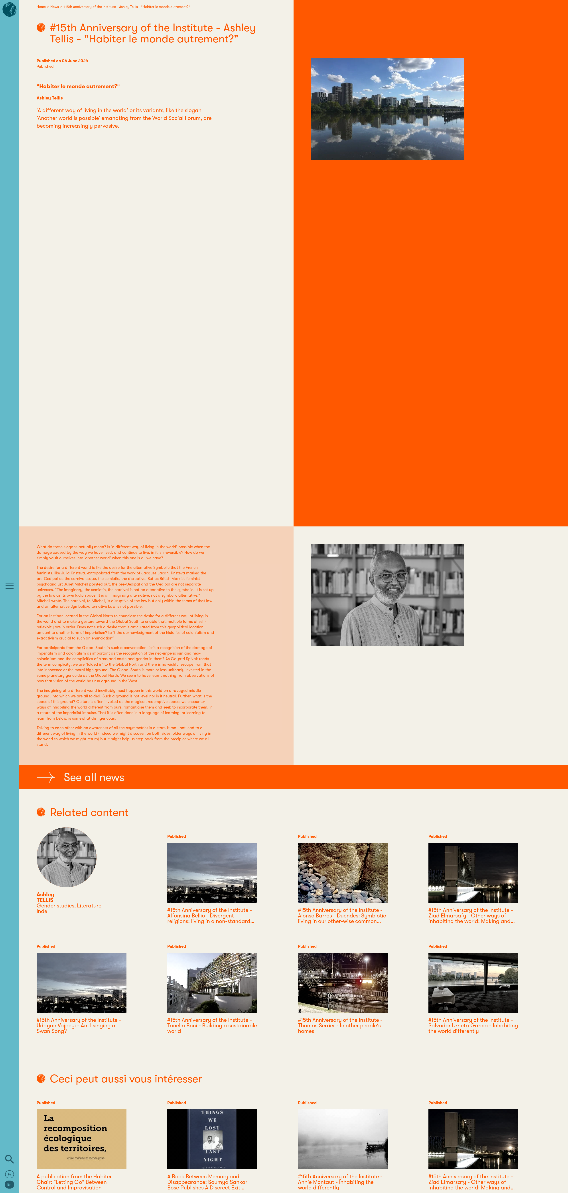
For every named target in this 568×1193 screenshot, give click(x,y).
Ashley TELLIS (45, 897)
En (9, 1185)
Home (41, 7)
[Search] (9, 1159)
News (54, 7)
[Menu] (9, 585)
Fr (9, 1174)
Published (45, 66)
